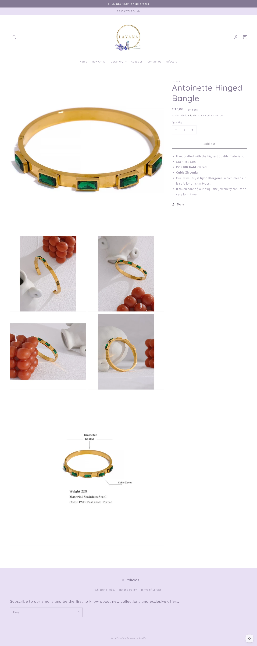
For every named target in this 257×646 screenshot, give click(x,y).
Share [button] (180, 204)
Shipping (192, 115)
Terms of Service (151, 590)
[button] (14, 37)
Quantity (177, 122)
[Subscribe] (78, 612)
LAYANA (123, 638)
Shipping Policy (105, 590)
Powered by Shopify (136, 638)
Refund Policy (128, 590)
